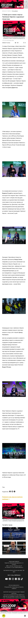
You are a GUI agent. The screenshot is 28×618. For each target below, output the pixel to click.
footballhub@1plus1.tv (19, 567)
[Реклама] (14, 4)
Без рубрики (15, 11)
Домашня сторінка (6, 11)
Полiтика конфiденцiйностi (14, 585)
